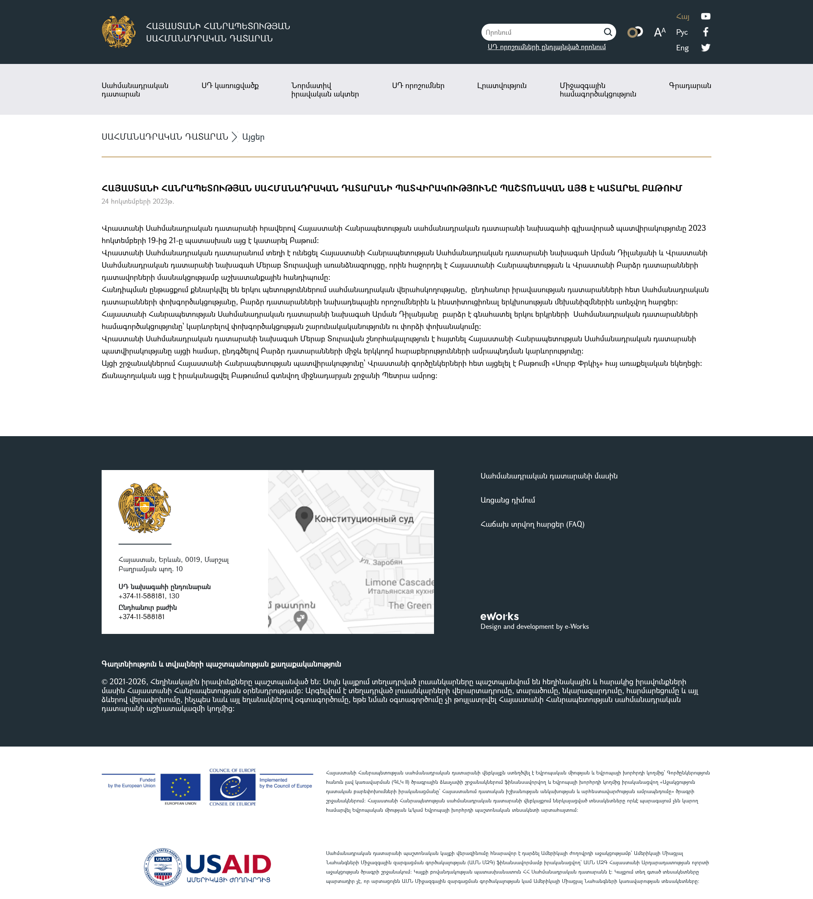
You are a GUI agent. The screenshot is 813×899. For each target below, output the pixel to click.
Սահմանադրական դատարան (135, 89)
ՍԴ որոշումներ (418, 85)
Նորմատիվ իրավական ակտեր (325, 89)
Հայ (682, 16)
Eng (682, 47)
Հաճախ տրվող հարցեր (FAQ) (533, 524)
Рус (682, 32)
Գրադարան (690, 85)
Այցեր (253, 136)
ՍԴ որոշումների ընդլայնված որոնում (547, 46)
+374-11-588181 (142, 595)
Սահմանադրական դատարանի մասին (549, 475)
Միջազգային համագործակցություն (598, 89)
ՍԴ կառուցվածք (230, 85)
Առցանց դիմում (508, 500)
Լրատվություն (502, 85)
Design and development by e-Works (535, 626)
